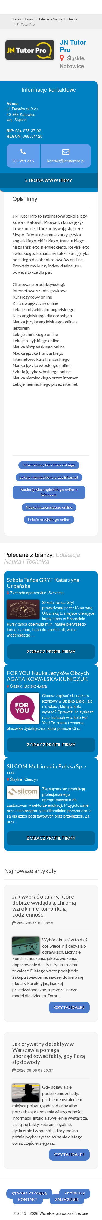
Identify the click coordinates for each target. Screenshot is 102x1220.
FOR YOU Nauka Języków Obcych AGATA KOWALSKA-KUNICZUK (48, 676)
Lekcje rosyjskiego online (49, 519)
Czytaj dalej (69, 1007)
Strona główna (29, 1193)
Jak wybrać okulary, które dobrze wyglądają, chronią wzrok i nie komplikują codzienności (44, 905)
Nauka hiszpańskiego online (49, 507)
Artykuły (74, 1193)
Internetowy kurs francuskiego (49, 465)
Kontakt (28, 1199)
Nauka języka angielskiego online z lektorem (49, 492)
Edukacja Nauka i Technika (58, 19)
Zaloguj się (67, 1199)
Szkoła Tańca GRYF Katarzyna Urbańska (43, 582)
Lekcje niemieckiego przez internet (49, 477)
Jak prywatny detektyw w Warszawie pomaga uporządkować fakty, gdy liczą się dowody (48, 1052)
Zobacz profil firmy (51, 651)
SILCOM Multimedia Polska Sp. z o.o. (47, 769)
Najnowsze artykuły (30, 870)
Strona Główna (23, 19)
